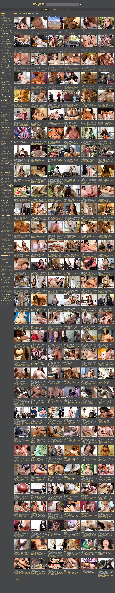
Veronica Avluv (4, 302)
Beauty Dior (5, 200)
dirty (48, 442)
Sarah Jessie (7, 279)
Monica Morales (5, 259)
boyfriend (75, 51)
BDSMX (10, 21)
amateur (4, 83)
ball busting (94, 143)
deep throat (56, 89)
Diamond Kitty (8, 218)
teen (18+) (8, 163)
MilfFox (9, 47)
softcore (10, 158)
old (4, 147)
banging (40, 201)
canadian (74, 440)
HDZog (7, 35)
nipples (6, 146)
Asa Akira (7, 193)
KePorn (3, 41)
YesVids (3, 75)
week (36, 13)
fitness (53, 219)
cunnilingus (9, 109)
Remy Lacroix (7, 271)
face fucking (8, 116)
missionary (4, 143)
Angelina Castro (4, 189)
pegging (76, 516)
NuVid (3, 49)
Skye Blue (6, 290)
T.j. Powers (8, 294)
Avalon (7, 199)
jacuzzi (110, 201)
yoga (58, 16)
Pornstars (53, 9)
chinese (94, 328)
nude (9, 146)
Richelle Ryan (5, 273)
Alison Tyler (4, 182)
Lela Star (6, 246)
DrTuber (3, 25)
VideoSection (6, 66)
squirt (5, 160)
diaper (49, 383)
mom (2, 144)
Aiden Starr (7, 175)
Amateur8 (4, 20)
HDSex (7, 33)
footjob (57, 219)
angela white (19, 423)
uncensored (3, 166)
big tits (3, 95)
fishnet (25, 424)
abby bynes (69, 125)
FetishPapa (4, 29)
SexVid (10, 58)
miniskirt (16, 499)
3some (8, 81)
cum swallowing (56, 347)
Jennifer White (5, 231)
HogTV (3, 36)
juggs (4, 133)
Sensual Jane (8, 283)
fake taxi (89, 16)
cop (34, 537)
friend (11, 122)
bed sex (74, 32)
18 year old (3, 81)
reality (10, 153)
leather (25, 498)
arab (51, 123)
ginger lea (72, 441)
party (81, 16)
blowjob (9, 96)
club (87, 125)
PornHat (8, 52)
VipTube (3, 67)
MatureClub (4, 44)
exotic (110, 143)
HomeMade (8, 36)
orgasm (10, 147)
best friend (54, 255)
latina (6, 134)
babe (2, 87)
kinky (7, 133)
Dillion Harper (4, 219)
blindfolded (110, 535)
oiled (2, 147)
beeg (49, 16)
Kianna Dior (3, 242)
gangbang (6, 123)
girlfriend (3, 124)
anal (2, 84)
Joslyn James (4, 235)
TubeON (3, 63)
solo (2, 160)
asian (5, 84)
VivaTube (8, 67)
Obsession (7, 266)
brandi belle (66, 256)
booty (6, 98)
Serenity (2, 285)
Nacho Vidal (8, 260)
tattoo (2, 163)
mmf (65, 106)
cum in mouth (7, 108)
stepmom (73, 16)
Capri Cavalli (4, 208)
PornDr (7, 50)
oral (7, 147)
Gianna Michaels (8, 223)
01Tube (3, 15)
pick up (71, 106)
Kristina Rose (7, 243)
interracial (3, 132)
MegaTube (4, 47)
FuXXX (10, 30)
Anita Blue (3, 192)
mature (3, 141)
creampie (3, 106)
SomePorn (3, 59)
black (7, 95)
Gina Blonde (4, 225)
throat (2, 164)
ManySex (9, 43)
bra (56, 183)
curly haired (108, 123)
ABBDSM (3, 17)
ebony (8, 115)
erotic (90, 442)
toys (11, 164)
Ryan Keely (10, 276)
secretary (33, 220)
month (32, 13)
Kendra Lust (9, 240)
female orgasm (6, 119)
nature (11, 144)
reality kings (53, 16)
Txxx (7, 63)
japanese (8, 132)
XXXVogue (4, 74)
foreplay (49, 256)
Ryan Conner (4, 276)
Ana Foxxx (4, 186)
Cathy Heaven (9, 209)
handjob (6, 126)
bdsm (2, 89)
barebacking (7, 87)
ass (9, 84)
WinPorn (5, 69)
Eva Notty (3, 222)
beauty (5, 89)
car (68, 52)
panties (9, 148)
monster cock (83, 536)
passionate (3, 149)
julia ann (108, 219)
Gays (60, 9)
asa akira (85, 88)
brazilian (86, 403)
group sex (8, 124)
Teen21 (3, 61)
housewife (56, 383)
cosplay (22, 405)
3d (83, 143)
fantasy (9, 118)
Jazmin (10, 230)
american (10, 83)
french (7, 122)
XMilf (2, 70)
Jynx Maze (3, 237)
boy (88, 328)
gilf (87, 365)
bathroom (73, 68)
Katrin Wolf (3, 240)
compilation (7, 103)
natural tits (7, 144)
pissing (11, 149)
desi (110, 382)
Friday (2, 223)
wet (6, 167)
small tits (5, 158)
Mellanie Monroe (4, 257)
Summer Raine (4, 293)
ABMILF (3, 18)
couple (6, 105)
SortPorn (9, 59)
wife (12, 167)
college (2, 103)
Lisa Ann (6, 249)
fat (12, 118)
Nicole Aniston (5, 264)
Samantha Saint (5, 277)
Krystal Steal (4, 245)
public (2, 153)
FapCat (7, 27)
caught (91, 364)
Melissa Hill (5, 255)
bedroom (107, 180)
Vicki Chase (9, 303)
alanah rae (102, 69)
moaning (9, 143)
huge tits (3, 130)
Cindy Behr (9, 214)
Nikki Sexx (6, 265)
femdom (2, 120)
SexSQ (3, 58)
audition (56, 69)
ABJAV (8, 17)
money (45, 16)
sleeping (41, 16)
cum (2, 108)
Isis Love (8, 226)
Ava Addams (7, 197)
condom (36, 182)
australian (89, 553)
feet (2, 119)
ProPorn (9, 55)
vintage (8, 166)
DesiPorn (10, 24)
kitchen (86, 183)
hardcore (4, 128)
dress (40, 292)
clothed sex (75, 327)
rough (6, 156)
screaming (3, 157)
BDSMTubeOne (5, 21)
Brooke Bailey (8, 206)
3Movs (7, 15)
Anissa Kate (8, 191)
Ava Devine (3, 199)
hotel (61, 142)
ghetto (75, 573)
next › (24, 579)
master (56, 534)
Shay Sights (6, 287)
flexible (40, 479)
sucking (8, 161)
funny (2, 123)
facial (2, 118)
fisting (72, 88)
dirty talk (74, 160)
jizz (2, 133)
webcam (3, 167)
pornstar (4, 151)
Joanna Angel (7, 234)
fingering (3, 122)
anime (90, 143)
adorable (51, 461)
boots (71, 383)
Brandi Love (5, 202)
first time (75, 126)
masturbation (5, 140)
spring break (19, 311)
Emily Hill (3, 221)
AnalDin (9, 20)
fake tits (5, 118)
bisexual (54, 70)
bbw (11, 87)
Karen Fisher (7, 238)
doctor (36, 16)
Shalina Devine (5, 286)
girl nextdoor (73, 219)
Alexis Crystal (5, 178)
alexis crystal (86, 256)
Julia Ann (10, 235)
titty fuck (8, 164)
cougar (2, 105)
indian (11, 130)
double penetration (34, 107)
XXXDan (4, 72)
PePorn (2, 50)
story (87, 311)
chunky (37, 385)
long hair (7, 137)
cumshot (3, 109)
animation (87, 143)
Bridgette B (7, 204)
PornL (6, 53)
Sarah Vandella (5, 281)
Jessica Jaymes (5, 233)
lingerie (3, 137)
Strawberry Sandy (7, 291)
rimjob (10, 154)
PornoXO (3, 55)
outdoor (5, 148)
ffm (35, 498)
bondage (3, 98)
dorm (107, 329)
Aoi (7, 192)
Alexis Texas (8, 181)
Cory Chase (5, 216)
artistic (88, 497)
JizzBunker (5, 40)
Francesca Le (8, 222)
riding (7, 154)
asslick (90, 256)
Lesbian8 (8, 41)
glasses (101, 124)
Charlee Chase (4, 211)
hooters (11, 129)
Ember (9, 220)
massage (3, 138)
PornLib (11, 53)
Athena (6, 196)
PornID (2, 53)
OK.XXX (7, 49)
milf (10, 141)
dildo (9, 112)
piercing (7, 149)
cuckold (8, 106)
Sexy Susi (7, 285)
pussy (6, 153)
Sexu (6, 58)
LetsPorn (3, 43)
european (3, 116)
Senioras (3, 56)
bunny (28, 88)
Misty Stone (7, 258)
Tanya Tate (3, 296)
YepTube (10, 74)
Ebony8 (7, 25)
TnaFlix (8, 61)
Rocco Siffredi (7, 274)
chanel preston (104, 237)
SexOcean (10, 56)
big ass (10, 89)
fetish (6, 120)
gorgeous (24, 365)
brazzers (62, 16)
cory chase (16, 125)
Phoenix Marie (5, 269)
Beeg (2, 23)
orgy (2, 148)
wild (2, 168)
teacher (77, 16)
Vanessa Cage (9, 300)
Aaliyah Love (4, 174)
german (10, 123)
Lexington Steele (5, 248)
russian (10, 156)
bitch (36, 106)
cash (69, 347)
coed (69, 201)
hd (9, 128)
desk (52, 184)
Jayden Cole (8, 229)
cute (8, 111)
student (23, 311)
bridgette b (23, 237)
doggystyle (4, 114)
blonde (3, 96)
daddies (44, 70)
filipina (72, 555)
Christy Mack (3, 214)
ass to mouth (89, 402)
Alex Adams (7, 176)
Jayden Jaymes (5, 230)
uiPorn (2, 64)
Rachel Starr (7, 270)
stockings (9, 160)
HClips (11, 32)
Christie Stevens (8, 213)
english (74, 52)
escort (84, 89)
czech (38, 161)
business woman (93, 219)
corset (19, 405)
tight (5, 164)
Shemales (69, 9)
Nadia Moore (6, 262)
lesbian (3, 136)
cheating (3, 102)
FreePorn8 (4, 30)
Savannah (7, 282)
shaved (7, 157)
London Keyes (4, 251)
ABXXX (8, 18)
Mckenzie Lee (4, 253)
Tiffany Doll (3, 297)
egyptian (72, 573)
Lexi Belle (11, 246)
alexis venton (69, 346)
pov (9, 151)
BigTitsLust (8, 23)
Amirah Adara (8, 184)
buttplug (82, 554)
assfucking (8, 86)
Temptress (8, 296)
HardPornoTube (5, 32)
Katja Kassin (7, 239)
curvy (5, 111)
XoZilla (5, 70)
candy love (50, 329)
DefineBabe (4, 24)
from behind (35, 88)
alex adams (102, 516)
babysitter (71, 422)
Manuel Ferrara (8, 252)
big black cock (4, 91)
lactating (104, 422)
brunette (4, 101)
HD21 (2, 33)
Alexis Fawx (5, 180)
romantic (3, 156)
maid (56, 311)
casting (9, 101)
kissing (10, 133)
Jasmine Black (4, 227)
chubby (6, 102)
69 (67, 68)
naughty (2, 146)
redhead (3, 154)
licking (7, 136)
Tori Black (8, 297)
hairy (2, 126)
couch (65, 328)
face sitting (90, 257)
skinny (11, 157)
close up (11, 102)
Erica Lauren (8, 221)
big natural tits (8, 93)
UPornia (7, 64)
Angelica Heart (9, 187)
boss (49, 107)
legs (10, 134)
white (9, 167)
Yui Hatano (3, 304)
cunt (2, 111)
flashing (87, 161)
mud (90, 572)
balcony (20, 383)
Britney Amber (5, 205)
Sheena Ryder (4, 289)
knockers (3, 134)
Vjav (2, 69)
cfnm (75, 363)
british (5, 99)
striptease (3, 161)
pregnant (49, 124)
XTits (9, 70)
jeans (79, 105)
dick (6, 112)
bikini (65, 237)
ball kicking (77, 402)
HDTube (3, 35)
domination (38, 442)
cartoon (82, 144)
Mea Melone (10, 253)
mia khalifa (67, 16)
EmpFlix (3, 27)
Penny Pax (7, 267)
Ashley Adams (4, 194)
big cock (21, 32)
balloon (84, 236)
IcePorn (3, 38)
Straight (45, 9)
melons (7, 141)
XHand (10, 69)
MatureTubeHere (6, 46)
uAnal (11, 63)
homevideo (6, 129)
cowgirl (11, 105)
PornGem (3, 52)
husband (7, 130)
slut (2, 158)
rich (86, 460)
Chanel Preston (5, 210)
